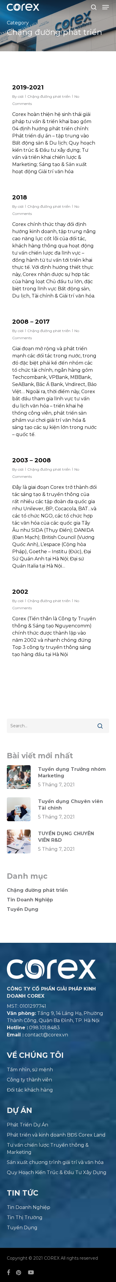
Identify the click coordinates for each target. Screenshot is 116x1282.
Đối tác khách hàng (30, 1090)
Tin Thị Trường (25, 1217)
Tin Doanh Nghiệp (30, 900)
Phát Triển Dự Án (27, 1125)
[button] (105, 7)
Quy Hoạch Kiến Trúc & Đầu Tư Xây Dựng (56, 1172)
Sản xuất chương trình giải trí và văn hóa (55, 1162)
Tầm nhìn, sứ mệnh (30, 1069)
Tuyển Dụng (22, 909)
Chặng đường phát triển (48, 96)
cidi (20, 96)
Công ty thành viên (29, 1080)
